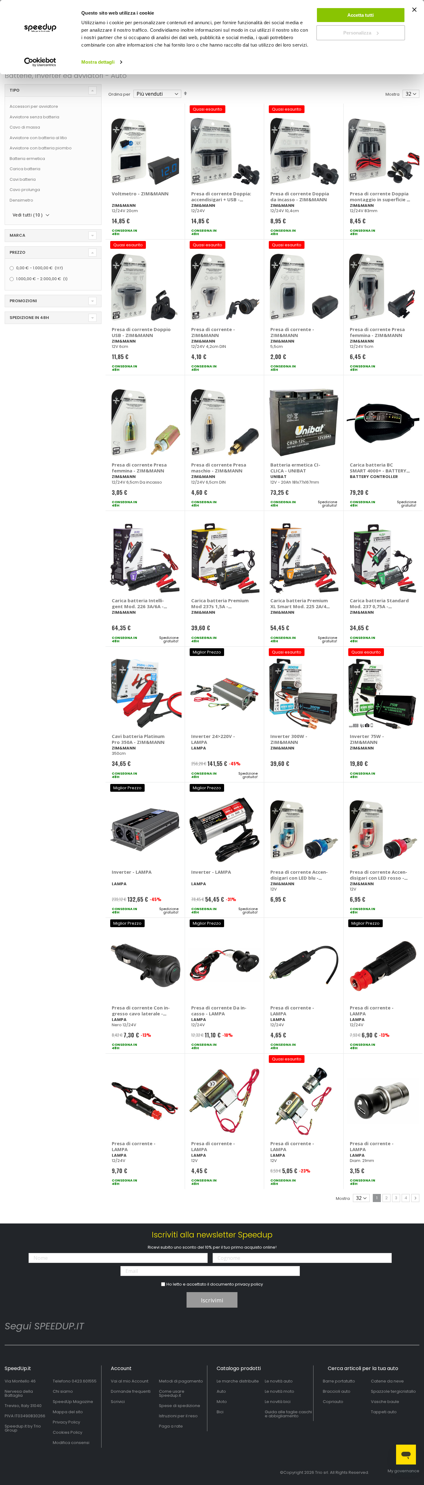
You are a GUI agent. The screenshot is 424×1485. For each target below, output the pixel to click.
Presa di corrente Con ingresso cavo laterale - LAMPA (141, 1013)
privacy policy (249, 1284)
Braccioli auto (336, 1391)
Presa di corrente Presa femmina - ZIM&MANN (377, 332)
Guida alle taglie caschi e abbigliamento (288, 1414)
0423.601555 (84, 1381)
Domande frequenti (131, 1391)
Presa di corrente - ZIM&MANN (213, 332)
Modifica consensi (71, 1443)
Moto (222, 1402)
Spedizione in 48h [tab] (29, 318)
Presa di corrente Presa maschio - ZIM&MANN (218, 468)
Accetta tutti (360, 15)
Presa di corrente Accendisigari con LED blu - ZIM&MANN (299, 878)
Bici (220, 1412)
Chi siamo (63, 1391)
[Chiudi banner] (414, 12)
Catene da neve (387, 1381)
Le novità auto (279, 1381)
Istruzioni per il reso (178, 1416)
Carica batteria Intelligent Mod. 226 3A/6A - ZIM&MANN (138, 606)
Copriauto (333, 1402)
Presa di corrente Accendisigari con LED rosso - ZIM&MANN (378, 878)
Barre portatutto (339, 1381)
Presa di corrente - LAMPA (292, 1010)
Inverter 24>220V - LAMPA (213, 739)
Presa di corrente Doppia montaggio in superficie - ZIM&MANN (379, 199)
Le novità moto (279, 1391)
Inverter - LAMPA (131, 872)
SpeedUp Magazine (73, 1402)
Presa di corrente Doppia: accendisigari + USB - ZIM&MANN (221, 199)
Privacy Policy (66, 1422)
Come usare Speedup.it (171, 1393)
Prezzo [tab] (17, 252)
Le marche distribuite (238, 1381)
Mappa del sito (68, 1412)
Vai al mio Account (129, 1381)
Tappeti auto (384, 1412)
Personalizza (357, 32)
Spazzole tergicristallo (393, 1391)
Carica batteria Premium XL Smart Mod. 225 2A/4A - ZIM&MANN (299, 606)
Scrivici (118, 1402)
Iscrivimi (212, 1300)
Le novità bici (278, 1402)
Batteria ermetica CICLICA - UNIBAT (295, 468)
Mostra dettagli (98, 62)
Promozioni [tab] (23, 301)
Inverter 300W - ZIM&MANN (288, 739)
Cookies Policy (67, 1432)
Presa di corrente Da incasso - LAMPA (218, 1010)
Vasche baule (385, 1402)
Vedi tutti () (28, 215)
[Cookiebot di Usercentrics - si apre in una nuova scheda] (40, 62)
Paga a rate (171, 1426)
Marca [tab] (17, 235)
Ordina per (119, 94)
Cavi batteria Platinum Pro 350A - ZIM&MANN (138, 739)
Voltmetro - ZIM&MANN (140, 193)
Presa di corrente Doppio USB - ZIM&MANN (141, 332)
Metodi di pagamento (181, 1381)
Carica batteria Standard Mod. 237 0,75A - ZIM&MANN (379, 606)
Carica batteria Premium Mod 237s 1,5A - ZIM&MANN (220, 606)
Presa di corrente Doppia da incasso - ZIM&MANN (299, 196)
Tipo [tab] (15, 90)
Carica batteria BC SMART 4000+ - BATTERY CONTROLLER (378, 471)
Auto (221, 1391)
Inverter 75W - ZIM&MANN (367, 739)
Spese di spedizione (179, 1406)
